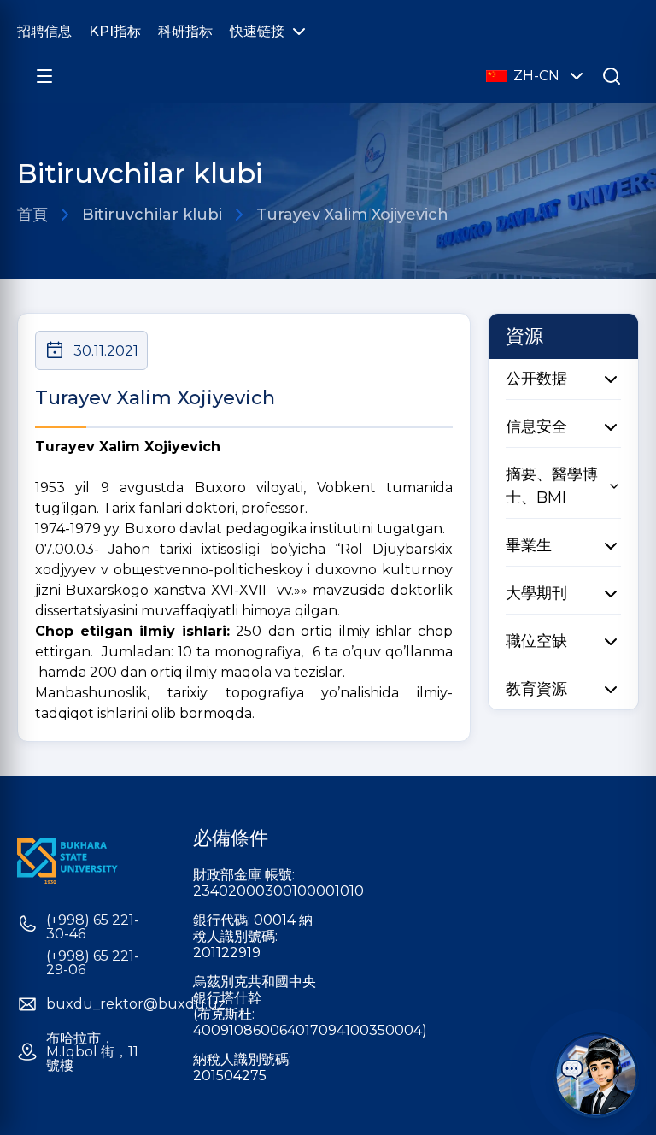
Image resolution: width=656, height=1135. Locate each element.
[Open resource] (44, 76)
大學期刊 (536, 593)
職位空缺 (536, 641)
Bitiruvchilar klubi (152, 214)
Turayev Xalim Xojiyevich (352, 214)
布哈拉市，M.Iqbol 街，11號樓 (92, 1052)
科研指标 (185, 31)
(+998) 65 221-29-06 (92, 963)
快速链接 (257, 31)
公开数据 (536, 378)
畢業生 (529, 545)
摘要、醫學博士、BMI (552, 486)
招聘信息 (44, 31)
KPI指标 (115, 31)
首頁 (32, 214)
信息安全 (536, 426)
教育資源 (536, 688)
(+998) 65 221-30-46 (92, 927)
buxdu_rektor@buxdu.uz (136, 1004)
